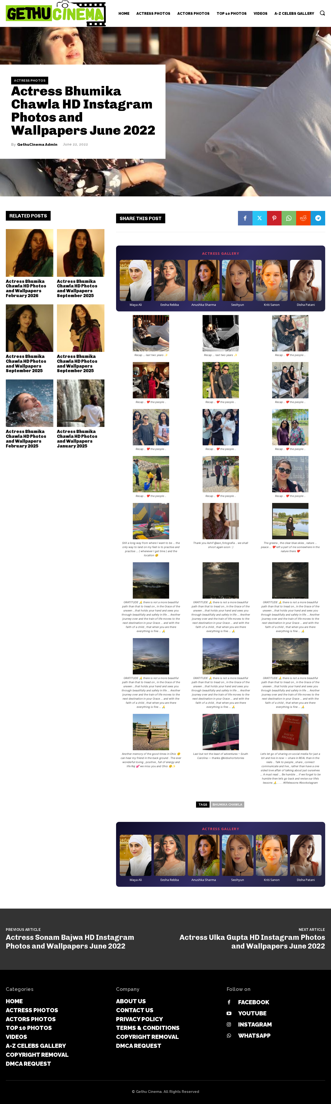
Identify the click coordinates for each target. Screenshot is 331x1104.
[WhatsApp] (289, 218)
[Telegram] (318, 218)
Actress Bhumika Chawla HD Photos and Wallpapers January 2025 (77, 438)
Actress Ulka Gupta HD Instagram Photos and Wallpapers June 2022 (252, 941)
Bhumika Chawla (227, 804)
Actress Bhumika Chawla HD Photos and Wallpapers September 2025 (77, 288)
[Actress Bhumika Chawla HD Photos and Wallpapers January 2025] (80, 403)
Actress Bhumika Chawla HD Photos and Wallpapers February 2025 (26, 438)
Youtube (252, 1013)
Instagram (255, 1024)
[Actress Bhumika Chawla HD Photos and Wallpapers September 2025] (80, 253)
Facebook (253, 1002)
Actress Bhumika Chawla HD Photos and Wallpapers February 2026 (26, 288)
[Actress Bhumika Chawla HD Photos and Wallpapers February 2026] (29, 253)
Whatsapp (254, 1035)
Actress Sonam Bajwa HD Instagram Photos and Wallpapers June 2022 (70, 941)
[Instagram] (229, 1024)
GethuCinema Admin (37, 144)
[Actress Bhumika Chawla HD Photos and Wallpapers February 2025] (29, 403)
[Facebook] (245, 218)
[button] (322, 13)
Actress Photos (29, 80)
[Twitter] (259, 218)
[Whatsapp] (229, 1036)
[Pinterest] (274, 218)
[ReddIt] (303, 218)
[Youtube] (229, 1013)
